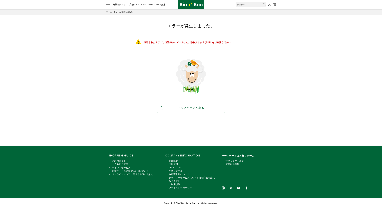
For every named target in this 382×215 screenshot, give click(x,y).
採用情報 (173, 164)
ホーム (109, 12)
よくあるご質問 (120, 164)
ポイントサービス (121, 167)
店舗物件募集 (232, 164)
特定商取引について (179, 174)
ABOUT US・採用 (156, 4)
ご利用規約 (174, 184)
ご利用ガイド (119, 161)
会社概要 (173, 161)
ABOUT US (175, 167)
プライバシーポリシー (180, 187)
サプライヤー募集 (234, 161)
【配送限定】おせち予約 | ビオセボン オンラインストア (191, 4)
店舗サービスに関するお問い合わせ (130, 171)
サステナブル (176, 171)
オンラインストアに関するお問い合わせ (133, 174)
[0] (274, 4)
